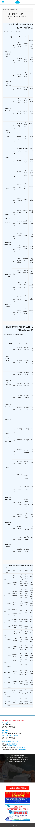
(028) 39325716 (23, 759)
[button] (32, 2)
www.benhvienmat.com (20, 761)
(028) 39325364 (14, 759)
